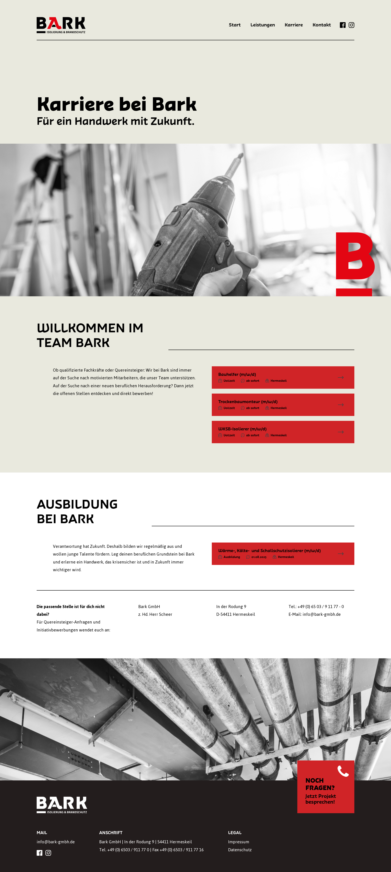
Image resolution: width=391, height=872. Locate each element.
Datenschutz (240, 850)
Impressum (238, 842)
